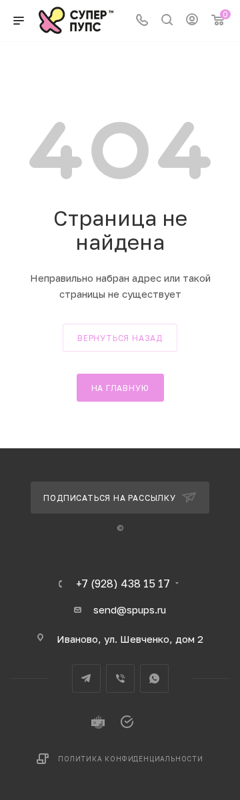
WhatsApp (154, 678)
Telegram (86, 678)
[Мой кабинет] (192, 21)
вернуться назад (120, 338)
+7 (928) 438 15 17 (123, 583)
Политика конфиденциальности (130, 759)
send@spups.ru (129, 609)
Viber (120, 678)
